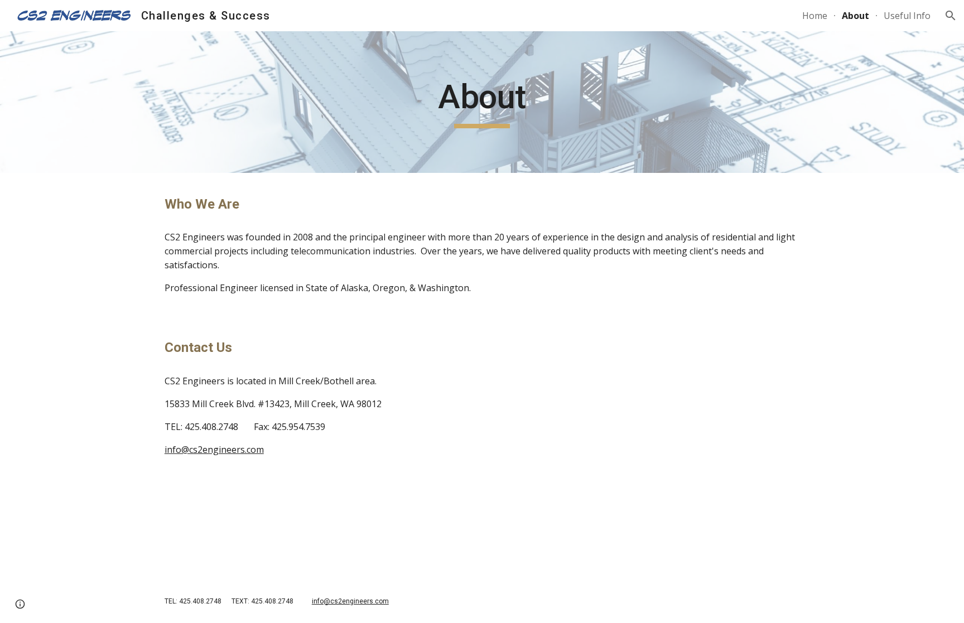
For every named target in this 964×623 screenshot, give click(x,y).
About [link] (855, 15)
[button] (950, 15)
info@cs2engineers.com (214, 449)
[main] (482, 102)
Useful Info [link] (907, 15)
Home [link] (814, 15)
